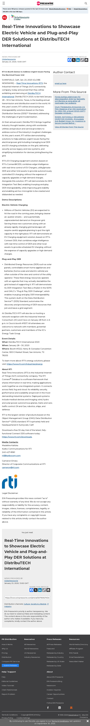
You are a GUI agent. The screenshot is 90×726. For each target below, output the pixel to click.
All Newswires (29, 644)
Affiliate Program (76, 649)
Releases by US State (55, 661)
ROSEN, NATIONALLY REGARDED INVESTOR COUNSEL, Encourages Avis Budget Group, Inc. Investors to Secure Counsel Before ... (70, 120)
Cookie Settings (23, 718)
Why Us (5, 649)
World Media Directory (57, 9)
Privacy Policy (7, 718)
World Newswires (31, 649)
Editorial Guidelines (10, 681)
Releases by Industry (55, 653)
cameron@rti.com (10, 467)
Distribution (6, 657)
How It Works (7, 644)
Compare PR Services (11, 661)
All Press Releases (54, 644)
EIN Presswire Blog (54, 681)
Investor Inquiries (54, 690)
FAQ (3, 677)
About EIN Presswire (55, 677)
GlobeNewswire (9, 59)
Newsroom (51, 685)
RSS (69, 9)
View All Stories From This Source (69, 127)
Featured (50, 649)
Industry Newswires (32, 657)
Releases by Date (54, 666)
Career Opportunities (55, 694)
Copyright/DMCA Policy (30, 715)
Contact (50, 698)
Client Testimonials (9, 690)
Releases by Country (55, 657)
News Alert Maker (76, 661)
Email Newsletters (80, 9)
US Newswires (30, 653)
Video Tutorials (8, 685)
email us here (60, 83)
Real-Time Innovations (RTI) (29, 83)
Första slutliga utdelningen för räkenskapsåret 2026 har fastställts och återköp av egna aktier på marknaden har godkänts (70, 100)
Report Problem (8, 694)
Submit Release (10, 665)
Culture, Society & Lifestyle (35, 604)
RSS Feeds (73, 653)
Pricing (5, 653)
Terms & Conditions (9, 715)
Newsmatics (73, 715)
